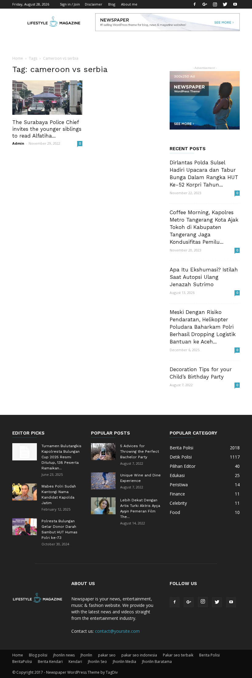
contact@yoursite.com (117, 631)
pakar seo (107, 655)
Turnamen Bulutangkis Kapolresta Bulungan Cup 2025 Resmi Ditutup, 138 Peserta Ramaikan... (61, 457)
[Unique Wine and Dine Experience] (103, 480)
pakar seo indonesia (139, 655)
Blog (111, 4)
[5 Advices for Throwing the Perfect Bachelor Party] (103, 451)
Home (17, 58)
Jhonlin (86, 655)
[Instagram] (214, 4)
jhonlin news (64, 655)
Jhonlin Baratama (157, 661)
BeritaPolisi (22, 661)
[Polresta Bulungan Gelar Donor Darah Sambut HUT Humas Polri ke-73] (24, 526)
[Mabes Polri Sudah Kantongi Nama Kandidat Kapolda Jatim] (24, 491)
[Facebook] (194, 4)
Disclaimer (93, 4)
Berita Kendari (50, 661)
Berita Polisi (209, 655)
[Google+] (204, 4)
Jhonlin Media (124, 661)
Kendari (75, 661)
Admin (18, 143)
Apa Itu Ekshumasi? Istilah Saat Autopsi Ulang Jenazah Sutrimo (204, 277)
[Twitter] (225, 4)
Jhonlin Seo (97, 661)
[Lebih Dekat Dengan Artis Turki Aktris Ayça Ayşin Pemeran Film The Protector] (103, 505)
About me (129, 4)
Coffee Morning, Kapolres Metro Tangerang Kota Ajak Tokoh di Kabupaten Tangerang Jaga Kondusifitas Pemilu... (204, 227)
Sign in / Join (70, 4)
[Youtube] (235, 4)
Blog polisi (38, 655)
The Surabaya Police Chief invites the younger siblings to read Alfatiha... (46, 129)
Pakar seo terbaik (178, 655)
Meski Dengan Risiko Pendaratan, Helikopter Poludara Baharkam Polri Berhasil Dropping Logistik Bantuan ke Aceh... (203, 327)
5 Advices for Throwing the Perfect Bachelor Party (139, 451)
